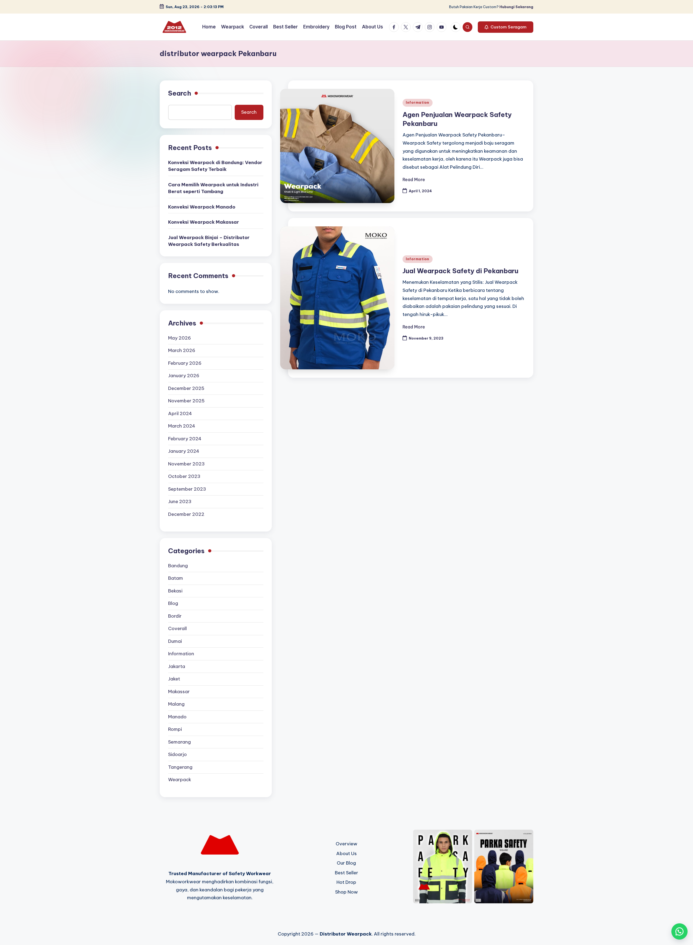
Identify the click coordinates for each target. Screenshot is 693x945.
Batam (175, 578)
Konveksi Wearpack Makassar (203, 222)
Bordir (175, 616)
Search (179, 93)
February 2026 (184, 363)
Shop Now (346, 892)
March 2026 (181, 350)
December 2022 (186, 514)
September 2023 (187, 489)
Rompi (175, 729)
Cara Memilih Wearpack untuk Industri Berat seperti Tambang (213, 188)
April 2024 (180, 413)
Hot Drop (346, 882)
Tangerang (180, 767)
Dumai (175, 641)
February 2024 (184, 439)
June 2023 (179, 501)
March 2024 (181, 426)
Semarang (179, 742)
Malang (176, 704)
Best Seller (346, 873)
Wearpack (179, 780)
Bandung (178, 566)
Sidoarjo (177, 754)
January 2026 (183, 376)
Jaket (174, 679)
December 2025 (186, 388)
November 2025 (186, 401)
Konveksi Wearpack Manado (201, 207)
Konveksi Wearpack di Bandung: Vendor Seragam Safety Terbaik (215, 165)
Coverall (177, 628)
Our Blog (346, 863)
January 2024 (183, 451)
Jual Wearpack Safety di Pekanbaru (460, 271)
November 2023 (186, 464)
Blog (173, 603)
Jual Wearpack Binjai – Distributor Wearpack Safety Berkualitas (209, 240)
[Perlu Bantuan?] (679, 931)
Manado (177, 717)
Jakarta (176, 666)
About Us (346, 853)
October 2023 (184, 476)
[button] (505, 27)
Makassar (179, 692)
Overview (346, 844)
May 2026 (179, 338)
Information (417, 102)
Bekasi (175, 591)
